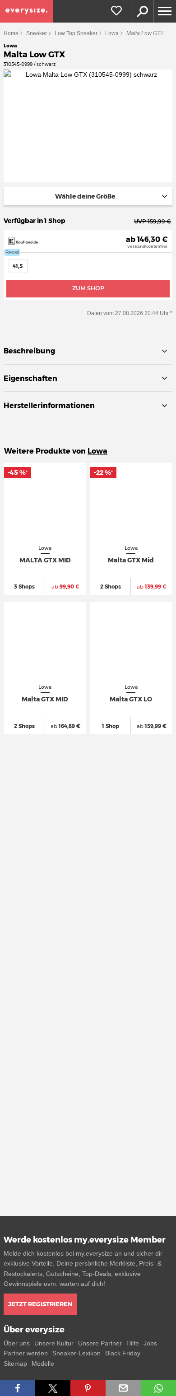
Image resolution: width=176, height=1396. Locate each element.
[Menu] (164, 11)
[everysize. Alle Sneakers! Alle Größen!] (26, 11)
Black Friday (122, 1353)
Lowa (112, 33)
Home (11, 33)
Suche (142, 11)
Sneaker (36, 33)
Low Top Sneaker (76, 33)
